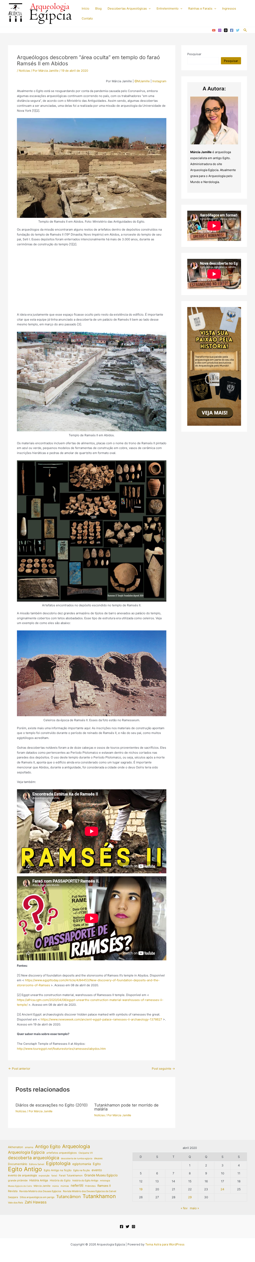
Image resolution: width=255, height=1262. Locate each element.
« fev (184, 1208)
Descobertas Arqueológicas (127, 8)
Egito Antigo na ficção (58, 1170)
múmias (65, 1186)
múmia (55, 1186)
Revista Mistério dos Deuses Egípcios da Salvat (89, 1191)
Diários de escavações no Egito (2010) (52, 1105)
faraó (54, 1175)
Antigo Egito (47, 1146)
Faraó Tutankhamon (70, 1175)
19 (140, 1189)
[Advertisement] (91, 279)
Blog (98, 8)
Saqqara (13, 1197)
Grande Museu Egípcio (101, 1175)
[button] (149, 9)
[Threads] (226, 30)
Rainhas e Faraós (200, 8)
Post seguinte (163, 1068)
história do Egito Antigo (85, 1180)
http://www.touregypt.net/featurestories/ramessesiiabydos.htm (61, 1049)
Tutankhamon (99, 1196)
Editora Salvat (36, 1164)
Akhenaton (15, 1147)
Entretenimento (167, 8)
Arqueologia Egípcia (26, 1152)
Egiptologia (58, 1163)
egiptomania (81, 1164)
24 (222, 1189)
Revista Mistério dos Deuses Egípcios (40, 1191)
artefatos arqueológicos (61, 1152)
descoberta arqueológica (33, 1157)
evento (97, 1170)
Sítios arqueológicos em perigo (37, 1197)
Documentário (17, 1164)
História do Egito (60, 1180)
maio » (194, 1208)
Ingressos (229, 8)
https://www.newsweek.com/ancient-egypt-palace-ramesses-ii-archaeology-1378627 (101, 1019)
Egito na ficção (81, 1170)
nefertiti (77, 1185)
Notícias (24, 70)
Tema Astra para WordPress (164, 1244)
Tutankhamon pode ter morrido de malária (126, 1107)
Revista (13, 1191)
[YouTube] (214, 30)
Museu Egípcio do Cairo (20, 1186)
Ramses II (104, 1186)
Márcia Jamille (42, 1185)
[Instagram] (220, 30)
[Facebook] (231, 30)
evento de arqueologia (22, 1175)
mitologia (105, 1180)
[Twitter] (237, 30)
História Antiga (38, 1180)
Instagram (159, 81)
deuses (98, 1158)
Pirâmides (90, 1186)
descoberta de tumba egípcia (76, 1158)
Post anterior (19, 1068)
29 (190, 1197)
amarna (29, 1147)
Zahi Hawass (36, 1202)
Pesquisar (194, 54)
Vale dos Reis (15, 1202)
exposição (44, 1175)
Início (85, 8)
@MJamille (142, 81)
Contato (87, 18)
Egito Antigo (25, 1169)
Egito (97, 1164)
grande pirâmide (17, 1180)
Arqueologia (76, 1146)
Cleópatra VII (85, 1152)
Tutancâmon (68, 1196)
